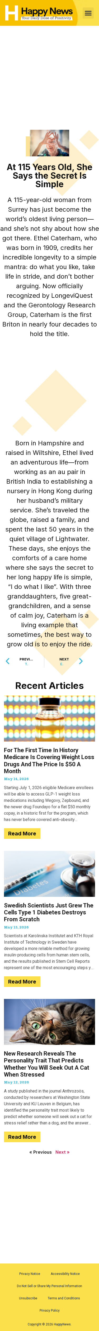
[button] (88, 13)
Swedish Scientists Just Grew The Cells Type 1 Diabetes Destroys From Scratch (48, 912)
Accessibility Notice (65, 1274)
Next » (62, 1152)
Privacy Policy (50, 1310)
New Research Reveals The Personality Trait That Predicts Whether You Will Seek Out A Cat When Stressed (46, 1064)
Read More (22, 833)
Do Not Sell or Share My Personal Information (49, 1286)
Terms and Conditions (64, 1298)
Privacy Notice (29, 1274)
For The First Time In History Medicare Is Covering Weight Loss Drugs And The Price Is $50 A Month (49, 761)
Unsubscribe (28, 1298)
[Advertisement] (49, 78)
